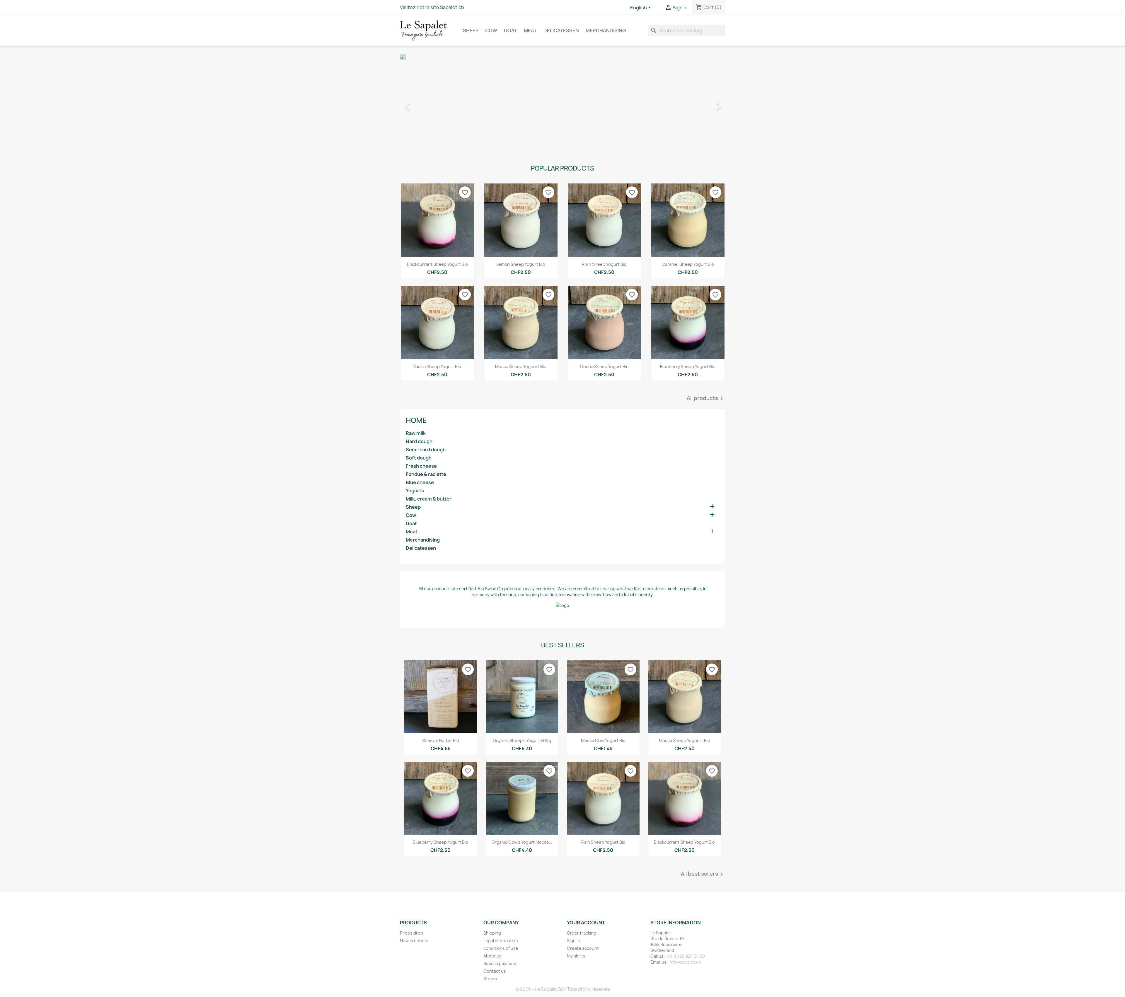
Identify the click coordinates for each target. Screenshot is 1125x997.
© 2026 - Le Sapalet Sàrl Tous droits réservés (562, 989)
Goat (510, 30)
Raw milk (416, 433)
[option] (562, 103)
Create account (583, 948)
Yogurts (415, 491)
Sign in (573, 940)
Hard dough (419, 441)
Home (416, 420)
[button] (424, 103)
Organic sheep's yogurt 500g (522, 740)
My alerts (576, 956)
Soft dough (419, 458)
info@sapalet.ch (685, 962)
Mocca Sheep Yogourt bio (520, 366)
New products (414, 940)
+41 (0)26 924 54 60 (685, 956)
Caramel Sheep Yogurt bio (688, 264)
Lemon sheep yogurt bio (520, 264)
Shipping (492, 933)
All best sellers (703, 874)
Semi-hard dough (426, 450)
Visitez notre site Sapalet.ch (432, 7)
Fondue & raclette (426, 474)
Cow (491, 30)
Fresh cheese (421, 466)
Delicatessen (561, 30)
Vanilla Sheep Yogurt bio (437, 366)
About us (492, 956)
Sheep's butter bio (440, 740)
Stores (490, 978)
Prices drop (411, 933)
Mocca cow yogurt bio (603, 740)
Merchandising (606, 30)
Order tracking (581, 933)
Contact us (494, 971)
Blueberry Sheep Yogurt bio (687, 366)
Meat (530, 30)
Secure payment (500, 963)
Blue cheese (420, 482)
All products (706, 398)
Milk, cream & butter (428, 499)
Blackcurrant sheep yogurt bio (437, 264)
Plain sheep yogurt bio (604, 264)
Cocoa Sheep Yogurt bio (604, 366)
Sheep (470, 30)
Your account (586, 922)
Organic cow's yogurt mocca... (522, 842)
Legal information (500, 940)
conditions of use (500, 948)
